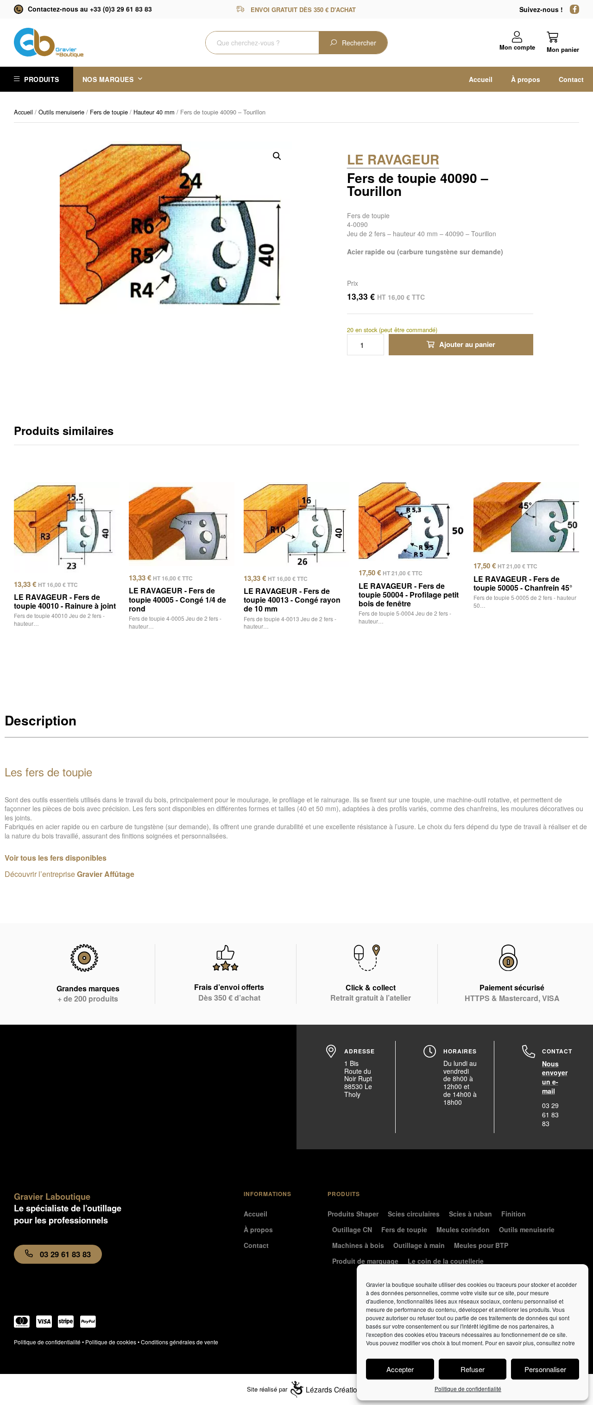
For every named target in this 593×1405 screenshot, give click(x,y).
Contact (571, 79)
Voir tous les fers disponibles (56, 857)
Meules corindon (463, 1229)
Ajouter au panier (467, 344)
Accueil (480, 79)
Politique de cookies (110, 1342)
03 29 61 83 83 (550, 1114)
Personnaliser (545, 1369)
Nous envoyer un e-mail (555, 1077)
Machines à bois (358, 1245)
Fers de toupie (109, 111)
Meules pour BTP (481, 1245)
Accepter (400, 1369)
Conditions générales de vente (179, 1342)
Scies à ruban (470, 1213)
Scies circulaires (414, 1213)
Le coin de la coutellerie (446, 1261)
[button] (277, 156)
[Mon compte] (517, 37)
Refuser (473, 1369)
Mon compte (517, 47)
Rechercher (359, 42)
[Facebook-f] (574, 9)
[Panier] (563, 42)
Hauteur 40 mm (154, 111)
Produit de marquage (365, 1261)
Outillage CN (352, 1229)
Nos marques (108, 79)
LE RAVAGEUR (393, 159)
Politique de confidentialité (468, 1388)
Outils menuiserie (61, 111)
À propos (525, 79)
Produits (41, 79)
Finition (513, 1213)
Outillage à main (419, 1245)
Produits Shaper (353, 1213)
